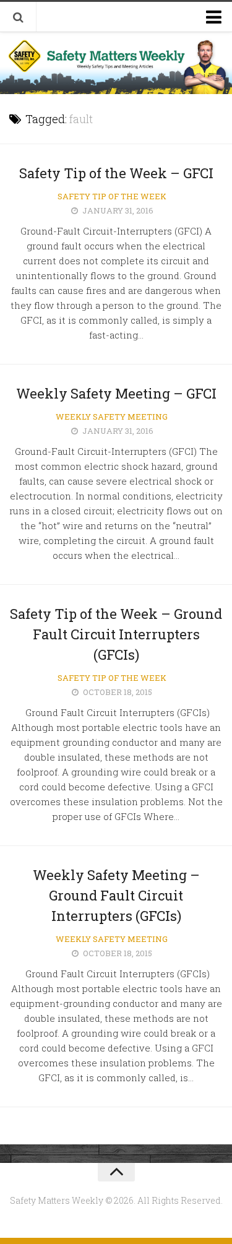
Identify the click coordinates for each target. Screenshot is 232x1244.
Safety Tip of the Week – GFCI (116, 173)
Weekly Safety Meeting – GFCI (116, 393)
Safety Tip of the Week (112, 196)
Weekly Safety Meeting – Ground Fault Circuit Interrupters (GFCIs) (116, 895)
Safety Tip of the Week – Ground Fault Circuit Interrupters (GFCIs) (116, 634)
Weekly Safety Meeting (112, 416)
